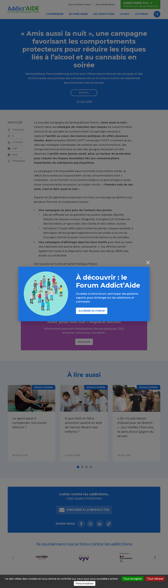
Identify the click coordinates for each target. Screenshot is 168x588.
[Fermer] (148, 263)
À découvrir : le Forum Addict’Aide (108, 281)
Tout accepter (132, 578)
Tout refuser (155, 578)
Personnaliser (84, 583)
